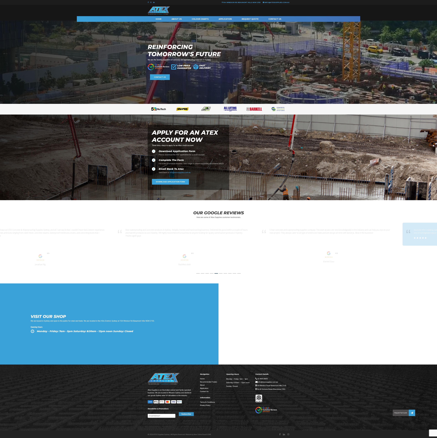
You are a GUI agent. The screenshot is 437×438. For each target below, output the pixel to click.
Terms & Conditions (207, 402)
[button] (412, 413)
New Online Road (200, 434)
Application (204, 388)
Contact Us (204, 391)
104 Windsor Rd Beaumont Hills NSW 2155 (241, 2)
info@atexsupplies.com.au (277, 2)
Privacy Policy (205, 405)
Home (202, 379)
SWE (209, 434)
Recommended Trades (208, 382)
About (202, 385)
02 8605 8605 (262, 379)
